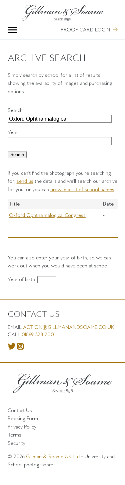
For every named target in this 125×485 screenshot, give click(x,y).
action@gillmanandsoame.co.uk (68, 327)
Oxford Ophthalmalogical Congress (47, 215)
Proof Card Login (85, 29)
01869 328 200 (38, 334)
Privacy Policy (22, 426)
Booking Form (23, 418)
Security (16, 443)
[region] (63, 215)
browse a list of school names (82, 189)
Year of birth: (22, 279)
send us (25, 181)
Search (15, 110)
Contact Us (20, 410)
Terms (14, 435)
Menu (12, 30)
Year (13, 132)
